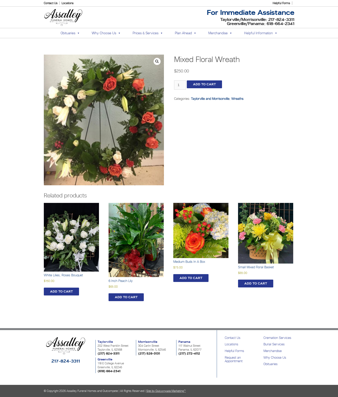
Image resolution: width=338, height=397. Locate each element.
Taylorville (105, 342)
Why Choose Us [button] (104, 33)
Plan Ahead (183, 33)
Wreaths (237, 99)
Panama (184, 342)
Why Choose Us (274, 357)
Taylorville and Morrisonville (210, 99)
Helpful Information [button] (258, 33)
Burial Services (274, 344)
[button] (157, 61)
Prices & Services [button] (145, 33)
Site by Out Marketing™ (166, 390)
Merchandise (218, 33)
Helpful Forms (281, 3)
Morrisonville (147, 342)
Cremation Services (277, 338)
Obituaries (270, 364)
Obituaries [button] (68, 33)
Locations (68, 3)
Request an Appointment (234, 359)
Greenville (105, 359)
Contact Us (51, 3)
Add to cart (204, 84)
